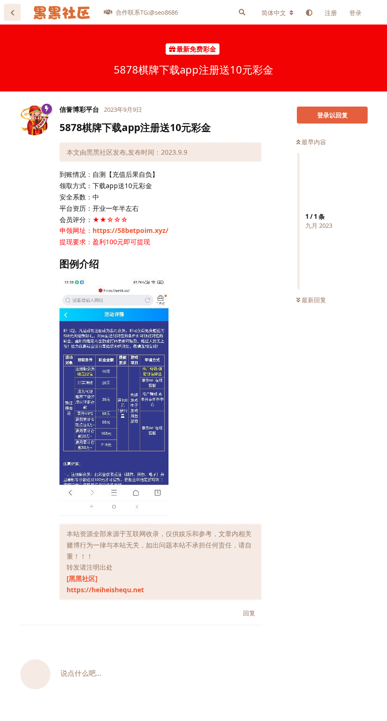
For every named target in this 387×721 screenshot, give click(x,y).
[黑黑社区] (82, 578)
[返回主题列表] (12, 12)
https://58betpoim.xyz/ (130, 230)
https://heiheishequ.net (105, 589)
